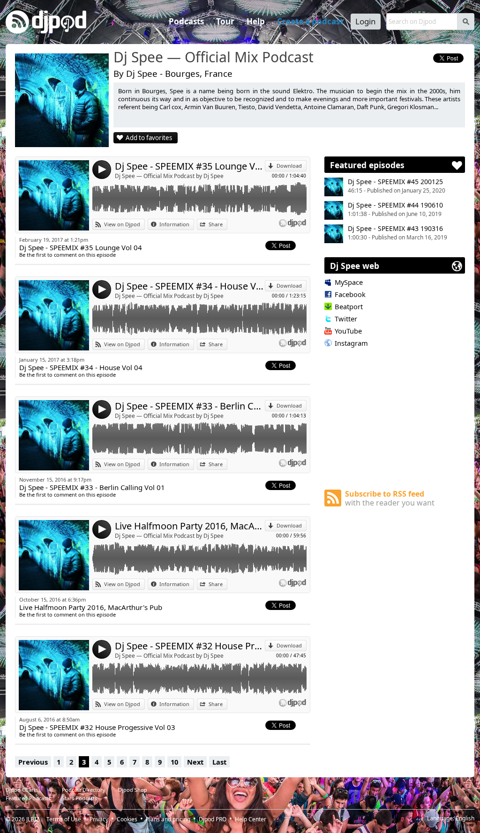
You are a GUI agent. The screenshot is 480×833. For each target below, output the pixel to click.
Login (365, 21)
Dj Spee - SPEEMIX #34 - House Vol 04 (190, 286)
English (465, 818)
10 (174, 761)
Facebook (350, 294)
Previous (33, 761)
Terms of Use (63, 819)
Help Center (250, 819)
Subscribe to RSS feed (390, 498)
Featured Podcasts (28, 798)
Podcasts (186, 21)
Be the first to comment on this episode (67, 254)
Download (289, 165)
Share (216, 224)
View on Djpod (122, 224)
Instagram (351, 343)
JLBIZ (32, 819)
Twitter (346, 318)
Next (195, 761)
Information (174, 224)
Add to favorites (149, 138)
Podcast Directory (83, 789)
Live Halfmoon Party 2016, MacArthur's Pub (190, 526)
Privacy (99, 819)
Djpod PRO (212, 819)
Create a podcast (310, 21)
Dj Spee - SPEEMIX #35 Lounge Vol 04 (190, 166)
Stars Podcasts (79, 798)
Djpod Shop (132, 789)
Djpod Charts (22, 789)
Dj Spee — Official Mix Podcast (213, 58)
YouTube (348, 331)
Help (256, 21)
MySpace (349, 282)
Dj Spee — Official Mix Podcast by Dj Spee (169, 176)
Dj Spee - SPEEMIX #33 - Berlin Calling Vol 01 (190, 406)
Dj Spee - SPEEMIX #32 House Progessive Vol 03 (190, 646)
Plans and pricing (168, 819)
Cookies (127, 819)
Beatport (349, 306)
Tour (225, 21)
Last (219, 761)
